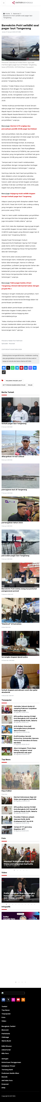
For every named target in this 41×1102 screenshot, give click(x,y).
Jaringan (5, 1059)
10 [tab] (35, 904)
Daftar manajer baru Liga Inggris (17, 974)
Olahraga (5, 1037)
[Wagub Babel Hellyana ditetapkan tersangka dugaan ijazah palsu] (20, 643)
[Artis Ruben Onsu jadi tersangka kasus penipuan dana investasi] (7, 729)
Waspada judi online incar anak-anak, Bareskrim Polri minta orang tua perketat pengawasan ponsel (19, 589)
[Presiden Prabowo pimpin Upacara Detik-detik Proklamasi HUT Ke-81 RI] (7, 820)
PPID (3, 1088)
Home (7, 14)
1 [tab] (14, 870)
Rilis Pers (5, 1053)
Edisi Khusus (7, 1046)
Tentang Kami (7, 1070)
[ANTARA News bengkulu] (22, 2)
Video (4, 873)
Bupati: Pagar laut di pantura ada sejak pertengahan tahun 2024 (18, 521)
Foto (4, 838)
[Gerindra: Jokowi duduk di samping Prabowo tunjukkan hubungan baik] (7, 709)
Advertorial (6, 1050)
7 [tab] (25, 904)
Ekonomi (5, 1030)
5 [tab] (27, 870)
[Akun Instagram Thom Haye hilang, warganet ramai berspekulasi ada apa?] (7, 751)
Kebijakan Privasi (8, 1066)
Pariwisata (6, 1034)
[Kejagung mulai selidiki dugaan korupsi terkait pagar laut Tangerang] (20, 410)
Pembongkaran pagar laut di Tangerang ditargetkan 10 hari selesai (19, 455)
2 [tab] (17, 870)
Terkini (4, 1006)
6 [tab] (22, 904)
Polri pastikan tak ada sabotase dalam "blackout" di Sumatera (18, 623)
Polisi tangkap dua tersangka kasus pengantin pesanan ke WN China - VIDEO (19, 895)
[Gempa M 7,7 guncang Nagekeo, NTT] (7, 830)
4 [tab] (24, 870)
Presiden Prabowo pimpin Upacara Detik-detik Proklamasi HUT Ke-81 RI (24, 819)
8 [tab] (28, 904)
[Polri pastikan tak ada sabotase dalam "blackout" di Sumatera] (20, 610)
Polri (30, 385)
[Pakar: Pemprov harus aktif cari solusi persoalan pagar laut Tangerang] (20, 542)
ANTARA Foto (7, 1080)
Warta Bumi (6, 1041)
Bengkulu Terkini (8, 1026)
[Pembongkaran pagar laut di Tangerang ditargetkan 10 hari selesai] (20, 443)
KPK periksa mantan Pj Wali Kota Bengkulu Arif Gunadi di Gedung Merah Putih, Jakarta (25, 718)
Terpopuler (7, 700)
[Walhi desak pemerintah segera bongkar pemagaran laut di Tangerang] (20, 476)
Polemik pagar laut (14, 380)
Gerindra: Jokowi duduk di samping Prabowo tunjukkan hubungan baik (25, 708)
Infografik (6, 907)
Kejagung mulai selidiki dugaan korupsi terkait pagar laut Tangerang (18, 422)
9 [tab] (31, 904)
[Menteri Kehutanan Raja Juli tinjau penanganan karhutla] (7, 800)
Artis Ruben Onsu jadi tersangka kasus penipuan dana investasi (24, 728)
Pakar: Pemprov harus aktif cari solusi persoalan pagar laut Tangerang (18, 554)
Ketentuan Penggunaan (11, 1062)
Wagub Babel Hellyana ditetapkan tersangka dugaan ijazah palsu (16, 656)
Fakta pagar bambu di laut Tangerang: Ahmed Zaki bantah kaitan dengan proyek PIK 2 (20, 286)
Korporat (5, 1084)
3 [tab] (20, 870)
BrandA (4, 1077)
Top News (6, 760)
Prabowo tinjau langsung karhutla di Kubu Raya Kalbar (19, 790)
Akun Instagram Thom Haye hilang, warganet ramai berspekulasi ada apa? (25, 750)
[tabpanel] (20, 856)
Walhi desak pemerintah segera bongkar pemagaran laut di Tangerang (19, 488)
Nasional (16, 14)
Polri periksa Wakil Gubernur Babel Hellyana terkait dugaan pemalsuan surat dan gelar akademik (20, 690)
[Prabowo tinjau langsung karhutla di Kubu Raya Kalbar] (20, 777)
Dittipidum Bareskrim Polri (14, 385)
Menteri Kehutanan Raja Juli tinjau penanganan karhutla (19, 862)
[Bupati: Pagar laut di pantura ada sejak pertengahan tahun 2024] (20, 509)
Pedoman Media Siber (10, 1073)
